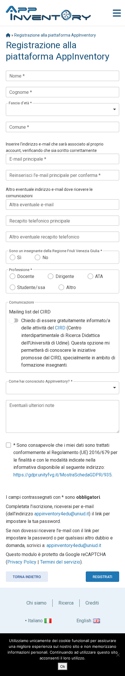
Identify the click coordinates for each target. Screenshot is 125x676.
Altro (71, 287)
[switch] (13, 320)
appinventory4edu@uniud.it (61, 514)
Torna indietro (27, 577)
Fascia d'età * (20, 103)
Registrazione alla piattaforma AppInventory (55, 35)
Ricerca (66, 603)
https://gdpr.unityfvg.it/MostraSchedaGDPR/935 (62, 475)
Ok (62, 666)
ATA (99, 276)
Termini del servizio (60, 562)
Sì (19, 257)
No (45, 257)
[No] (118, 655)
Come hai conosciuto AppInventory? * (40, 381)
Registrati (102, 577)
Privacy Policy (21, 562)
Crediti (92, 603)
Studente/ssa (31, 287)
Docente (25, 276)
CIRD (60, 328)
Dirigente (65, 276)
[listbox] (62, 109)
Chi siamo (36, 603)
